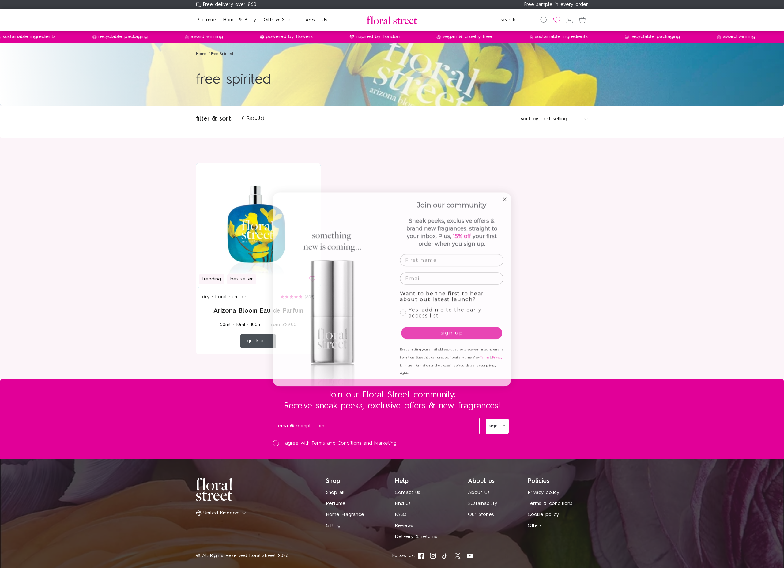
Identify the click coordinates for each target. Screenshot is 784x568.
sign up (452, 327)
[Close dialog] (504, 193)
